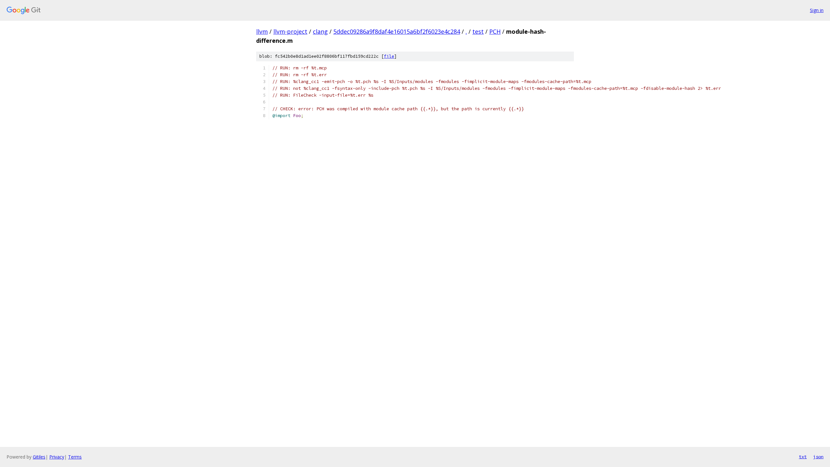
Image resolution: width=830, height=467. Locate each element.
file (389, 56)
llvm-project (290, 31)
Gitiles (39, 457)
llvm (262, 31)
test (478, 31)
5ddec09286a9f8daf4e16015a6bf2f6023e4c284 (396, 31)
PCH (495, 31)
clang (320, 31)
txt (803, 457)
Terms (75, 457)
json (818, 457)
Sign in (817, 10)
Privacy (56, 457)
